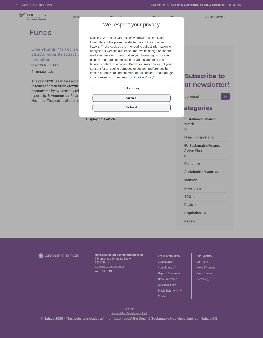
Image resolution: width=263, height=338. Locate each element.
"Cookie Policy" (143, 77)
